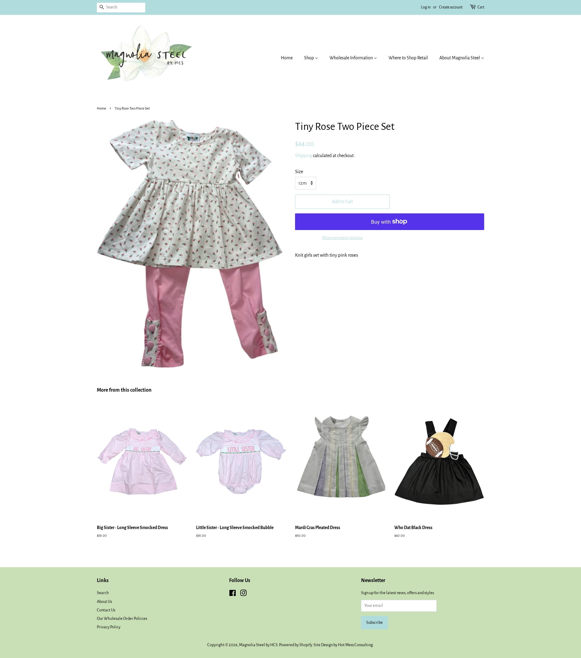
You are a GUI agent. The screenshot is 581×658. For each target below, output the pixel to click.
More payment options (342, 237)
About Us (104, 601)
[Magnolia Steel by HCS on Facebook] (232, 594)
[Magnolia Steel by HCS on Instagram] (243, 594)
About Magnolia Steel (460, 57)
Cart (481, 7)
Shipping (303, 155)
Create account (450, 7)
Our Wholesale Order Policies (122, 618)
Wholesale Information (352, 57)
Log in (426, 7)
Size (299, 171)
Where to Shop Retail (408, 57)
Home (287, 57)
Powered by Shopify (295, 645)
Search (103, 593)
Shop (309, 57)
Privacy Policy (108, 627)
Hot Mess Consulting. (356, 645)
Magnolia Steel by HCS (258, 645)
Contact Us (106, 610)
